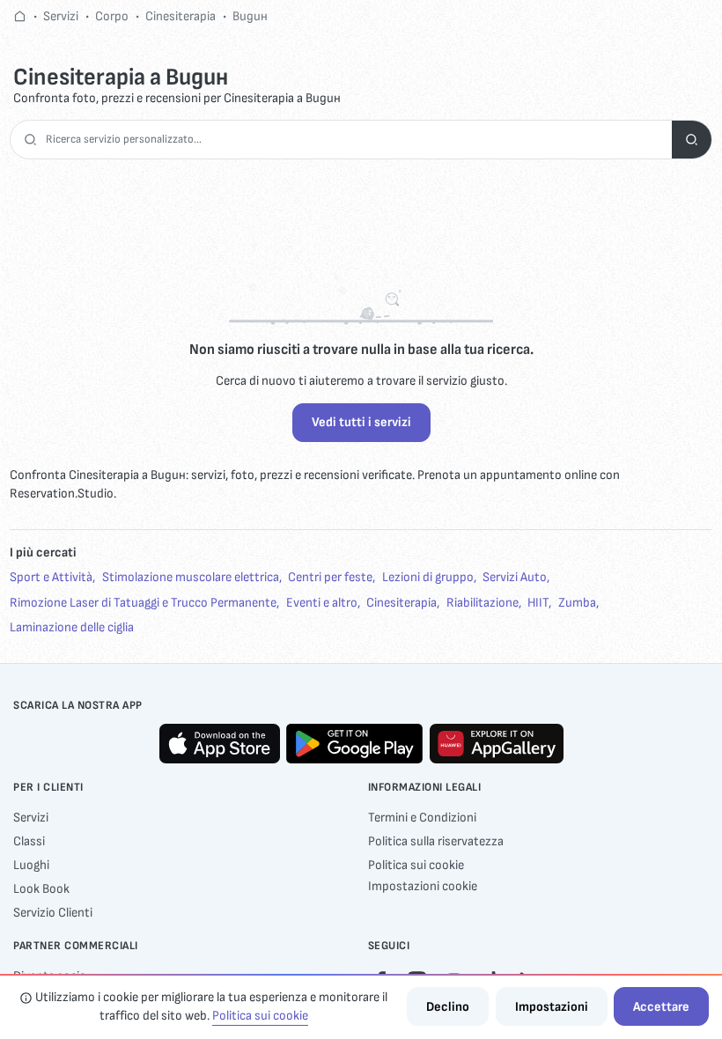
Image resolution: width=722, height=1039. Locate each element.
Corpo (112, 16)
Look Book (41, 889)
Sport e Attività (51, 577)
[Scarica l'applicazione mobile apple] (219, 743)
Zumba (577, 602)
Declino (447, 1006)
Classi (29, 841)
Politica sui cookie (416, 865)
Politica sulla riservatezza (436, 841)
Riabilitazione (482, 602)
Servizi (60, 16)
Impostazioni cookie (422, 886)
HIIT (538, 602)
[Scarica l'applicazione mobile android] (354, 743)
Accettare (661, 1006)
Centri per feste (330, 577)
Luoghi (31, 865)
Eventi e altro (321, 602)
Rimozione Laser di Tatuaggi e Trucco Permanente (143, 602)
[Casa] (19, 16)
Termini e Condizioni (422, 817)
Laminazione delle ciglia (72, 627)
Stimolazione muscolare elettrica (190, 577)
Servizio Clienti (52, 912)
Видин (250, 16)
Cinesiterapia (180, 16)
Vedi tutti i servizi (361, 422)
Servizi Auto (515, 577)
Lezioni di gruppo (428, 577)
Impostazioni (551, 1006)
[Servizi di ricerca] (691, 139)
